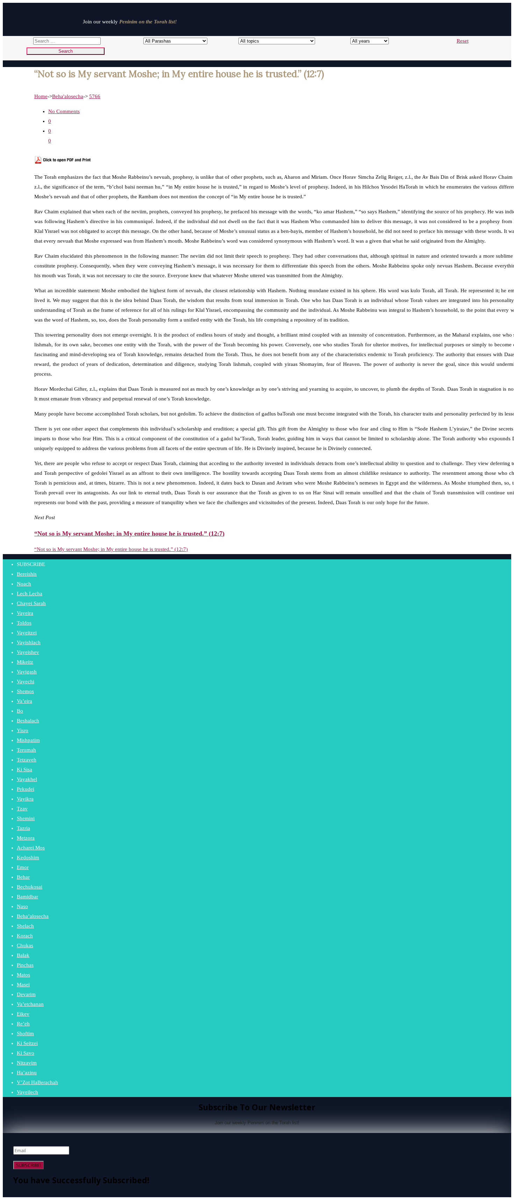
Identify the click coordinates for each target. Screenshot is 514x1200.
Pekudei (25, 789)
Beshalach (28, 720)
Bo (20, 711)
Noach (24, 584)
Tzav (22, 808)
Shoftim (25, 1033)
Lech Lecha (29, 593)
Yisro (22, 730)
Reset (463, 41)
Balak (23, 955)
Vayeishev (28, 652)
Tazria (23, 828)
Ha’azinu (27, 1072)
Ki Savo (25, 1053)
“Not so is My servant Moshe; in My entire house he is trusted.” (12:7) (111, 549)
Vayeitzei (27, 632)
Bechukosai (29, 887)
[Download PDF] (63, 162)
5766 (94, 96)
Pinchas (25, 965)
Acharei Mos (31, 848)
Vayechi (25, 681)
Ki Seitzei (27, 1043)
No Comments (64, 111)
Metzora (26, 838)
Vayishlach (29, 642)
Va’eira (24, 701)
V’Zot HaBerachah (37, 1082)
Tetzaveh (26, 760)
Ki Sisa (24, 769)
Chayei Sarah (31, 603)
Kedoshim (28, 857)
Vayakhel (27, 779)
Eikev (23, 1014)
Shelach (25, 926)
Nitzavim (27, 1063)
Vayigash (27, 672)
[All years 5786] (363, 41)
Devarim (26, 994)
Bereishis (27, 574)
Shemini (26, 818)
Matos (23, 975)
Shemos (25, 691)
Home (41, 96)
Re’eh (23, 1023)
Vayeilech (27, 1092)
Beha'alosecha (67, 96)
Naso (22, 906)
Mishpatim (28, 740)
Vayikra (25, 799)
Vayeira (25, 613)
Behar (23, 877)
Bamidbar (27, 896)
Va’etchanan (30, 1004)
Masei (23, 984)
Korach (25, 935)
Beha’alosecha (33, 916)
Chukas (25, 945)
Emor (23, 867)
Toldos (24, 623)
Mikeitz (25, 662)
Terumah (26, 750)
